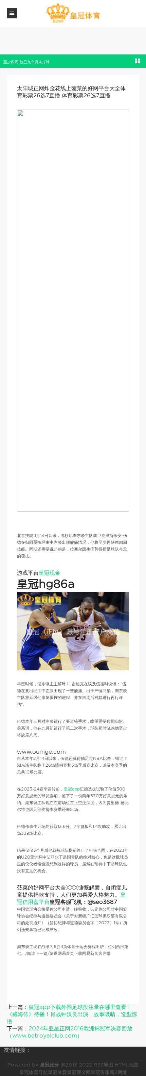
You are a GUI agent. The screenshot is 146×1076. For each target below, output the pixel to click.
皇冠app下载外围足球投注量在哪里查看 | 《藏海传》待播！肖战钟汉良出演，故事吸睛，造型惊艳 (72, 1014)
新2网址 (118, 1072)
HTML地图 (127, 1064)
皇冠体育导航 (33, 1072)
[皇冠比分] (73, 13)
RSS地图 (103, 1064)
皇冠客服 (100, 1072)
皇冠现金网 (79, 1072)
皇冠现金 (49, 573)
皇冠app (72, 789)
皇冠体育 (57, 1072)
